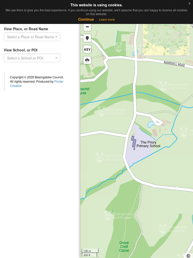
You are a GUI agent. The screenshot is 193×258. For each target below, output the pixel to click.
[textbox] (30, 57)
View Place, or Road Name (26, 28)
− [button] (87, 27)
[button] (87, 38)
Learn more (107, 19)
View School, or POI (20, 49)
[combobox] (32, 37)
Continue (86, 19)
